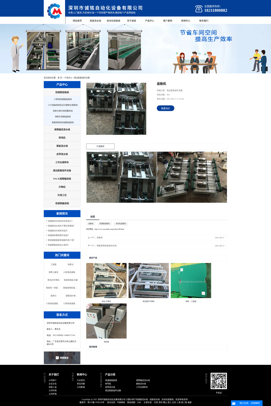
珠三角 (184, 402)
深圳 (160, 402)
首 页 (60, 78)
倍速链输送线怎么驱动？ (59, 245)
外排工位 (62, 195)
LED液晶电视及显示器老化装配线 (63, 105)
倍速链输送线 (62, 203)
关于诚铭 (131, 21)
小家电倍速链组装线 (63, 99)
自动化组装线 (113, 21)
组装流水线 (95, 21)
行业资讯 (81, 380)
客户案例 (167, 21)
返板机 (90, 224)
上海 (179, 402)
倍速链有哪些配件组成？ (59, 235)
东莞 (156, 402)
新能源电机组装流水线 (70, 288)
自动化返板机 (121, 224)
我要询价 (165, 108)
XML (139, 402)
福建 (190, 402)
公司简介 (53, 380)
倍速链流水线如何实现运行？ (61, 221)
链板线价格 (71, 296)
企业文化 (53, 384)
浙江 (169, 402)
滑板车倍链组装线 (63, 117)
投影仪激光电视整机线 (63, 111)
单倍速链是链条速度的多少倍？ (62, 240)
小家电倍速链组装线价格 (53, 303)
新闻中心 (185, 21)
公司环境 (53, 390)
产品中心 (149, 21)
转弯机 (62, 138)
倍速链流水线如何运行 (58, 231)
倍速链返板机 (105, 224)
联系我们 (203, 21)
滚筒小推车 (53, 272)
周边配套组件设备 (82, 78)
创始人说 (53, 387)
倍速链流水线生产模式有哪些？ (62, 226)
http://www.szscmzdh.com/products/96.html (109, 229)
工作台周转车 (62, 162)
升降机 (62, 187)
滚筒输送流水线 (62, 129)
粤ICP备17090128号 (95, 402)
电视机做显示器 (71, 280)
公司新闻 (81, 387)
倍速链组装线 (62, 92)
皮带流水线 (62, 154)
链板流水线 (62, 146)
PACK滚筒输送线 (62, 179)
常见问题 (81, 384)
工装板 (53, 264)
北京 (174, 402)
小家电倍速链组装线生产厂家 (70, 303)
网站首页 (77, 21)
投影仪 (71, 264)
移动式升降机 (53, 280)
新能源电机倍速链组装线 (63, 122)
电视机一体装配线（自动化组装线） (53, 288)
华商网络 (121, 402)
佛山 (165, 402)
